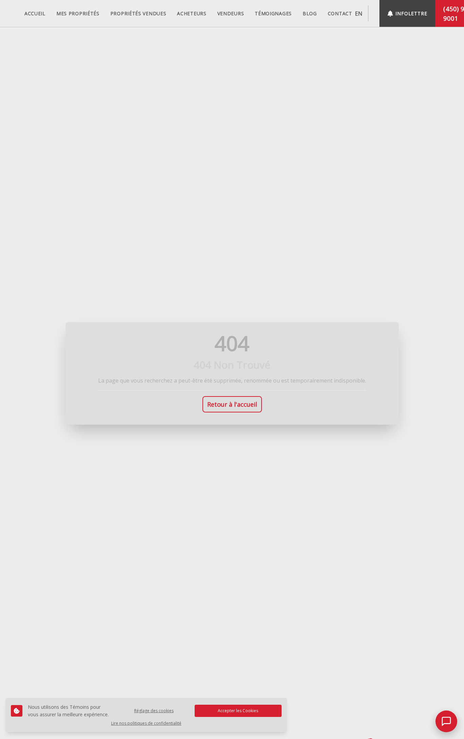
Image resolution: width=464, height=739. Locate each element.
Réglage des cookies (154, 711)
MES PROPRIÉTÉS (78, 13)
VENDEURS (230, 13)
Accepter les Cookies (238, 711)
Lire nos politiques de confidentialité (146, 723)
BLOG (310, 13)
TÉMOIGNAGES (273, 13)
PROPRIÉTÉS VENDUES (138, 13)
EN (358, 13)
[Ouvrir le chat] (446, 721)
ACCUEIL (35, 13)
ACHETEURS (191, 13)
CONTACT (340, 13)
